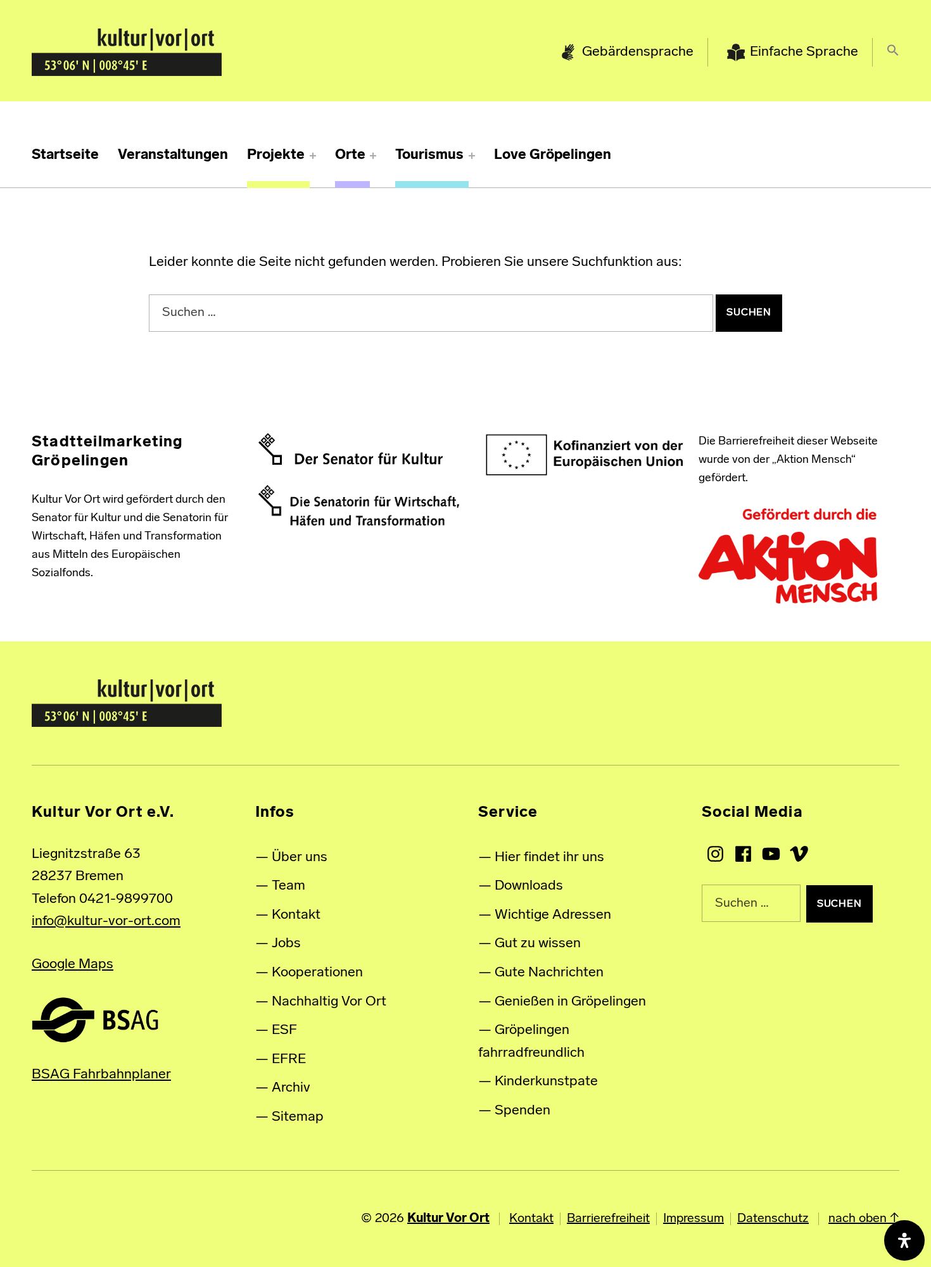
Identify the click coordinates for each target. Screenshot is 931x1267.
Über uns (299, 857)
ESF (284, 1030)
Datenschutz (773, 1219)
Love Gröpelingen (552, 155)
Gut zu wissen (538, 943)
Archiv (291, 1088)
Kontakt (296, 915)
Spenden (522, 1111)
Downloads (529, 886)
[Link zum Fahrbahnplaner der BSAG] (95, 1019)
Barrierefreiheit (608, 1219)
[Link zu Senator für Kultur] (350, 449)
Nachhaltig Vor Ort (329, 1002)
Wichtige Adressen (553, 915)
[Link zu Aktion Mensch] (788, 556)
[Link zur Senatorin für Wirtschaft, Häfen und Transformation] (359, 505)
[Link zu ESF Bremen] (585, 455)
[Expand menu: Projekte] (313, 156)
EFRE (289, 1059)
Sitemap (298, 1117)
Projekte (276, 155)
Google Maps (72, 964)
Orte (350, 155)
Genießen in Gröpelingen (570, 1002)
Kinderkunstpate (546, 1082)
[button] (893, 53)
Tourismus (429, 155)
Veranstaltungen (173, 155)
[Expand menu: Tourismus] (472, 156)
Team (288, 886)
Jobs (286, 943)
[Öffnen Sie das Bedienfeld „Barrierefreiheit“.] (904, 1240)
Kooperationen (317, 973)
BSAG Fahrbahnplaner (101, 1075)
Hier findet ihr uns (549, 857)
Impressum (693, 1219)
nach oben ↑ (863, 1219)
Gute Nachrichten (549, 973)
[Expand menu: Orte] (373, 156)
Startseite (65, 155)
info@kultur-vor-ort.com (106, 921)
